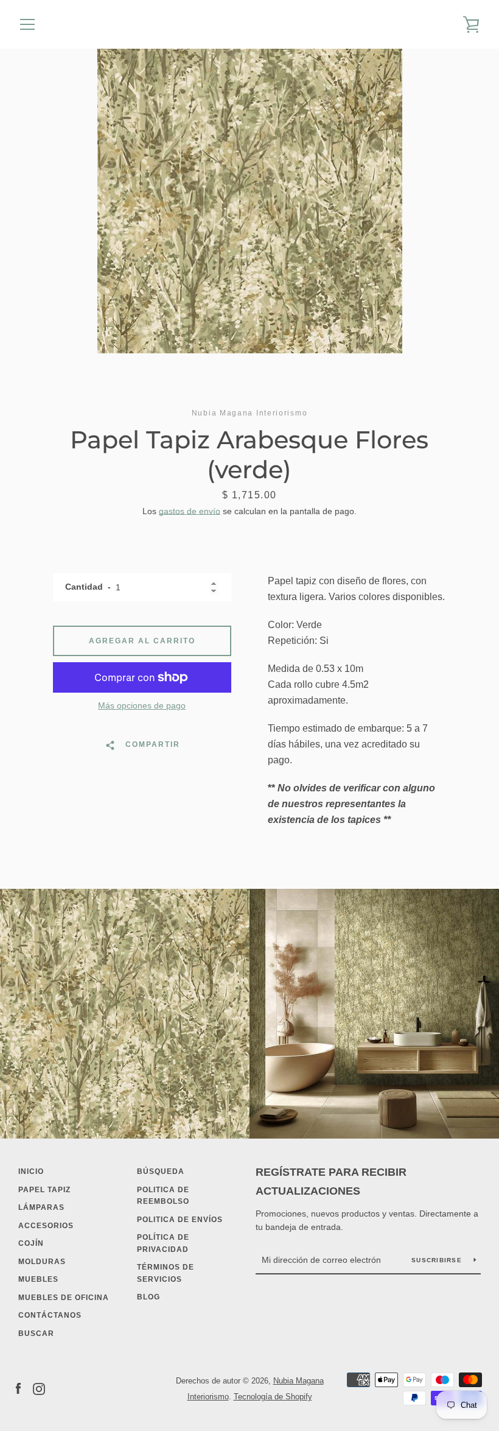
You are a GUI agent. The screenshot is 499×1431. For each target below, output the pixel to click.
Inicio (31, 1171)
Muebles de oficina (63, 1297)
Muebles (38, 1279)
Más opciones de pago (142, 705)
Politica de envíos (180, 1219)
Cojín (31, 1243)
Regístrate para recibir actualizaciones (331, 1181)
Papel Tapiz (44, 1189)
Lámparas (41, 1207)
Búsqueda (160, 1171)
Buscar (36, 1333)
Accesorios (46, 1225)
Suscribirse (437, 1260)
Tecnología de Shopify (273, 1396)
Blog (148, 1297)
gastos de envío (189, 511)
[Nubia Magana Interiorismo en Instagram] (39, 1388)
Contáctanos (50, 1315)
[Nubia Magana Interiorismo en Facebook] (18, 1388)
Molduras (42, 1261)
